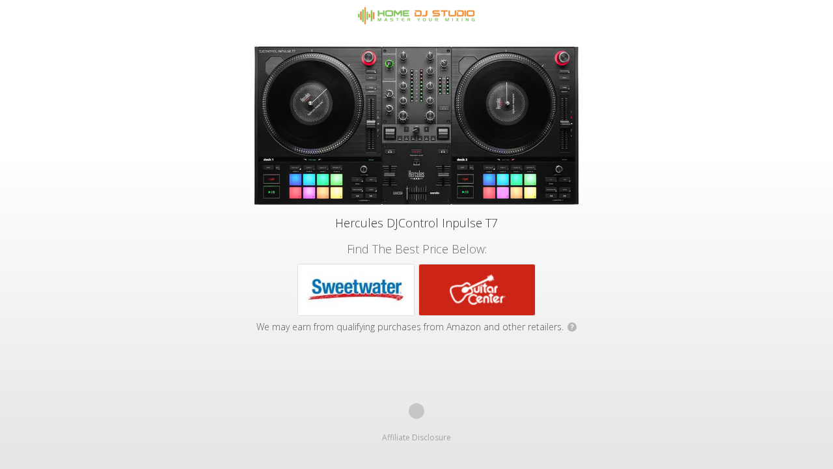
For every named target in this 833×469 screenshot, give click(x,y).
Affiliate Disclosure (416, 437)
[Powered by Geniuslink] (416, 411)
